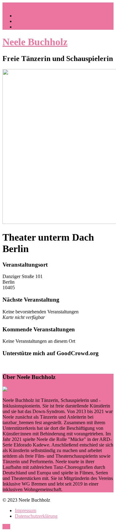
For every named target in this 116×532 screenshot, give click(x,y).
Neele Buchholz (34, 41)
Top (6, 526)
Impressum (25, 510)
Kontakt (23, 26)
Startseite (23, 15)
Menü (8, 5)
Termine (23, 21)
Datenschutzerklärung (36, 516)
